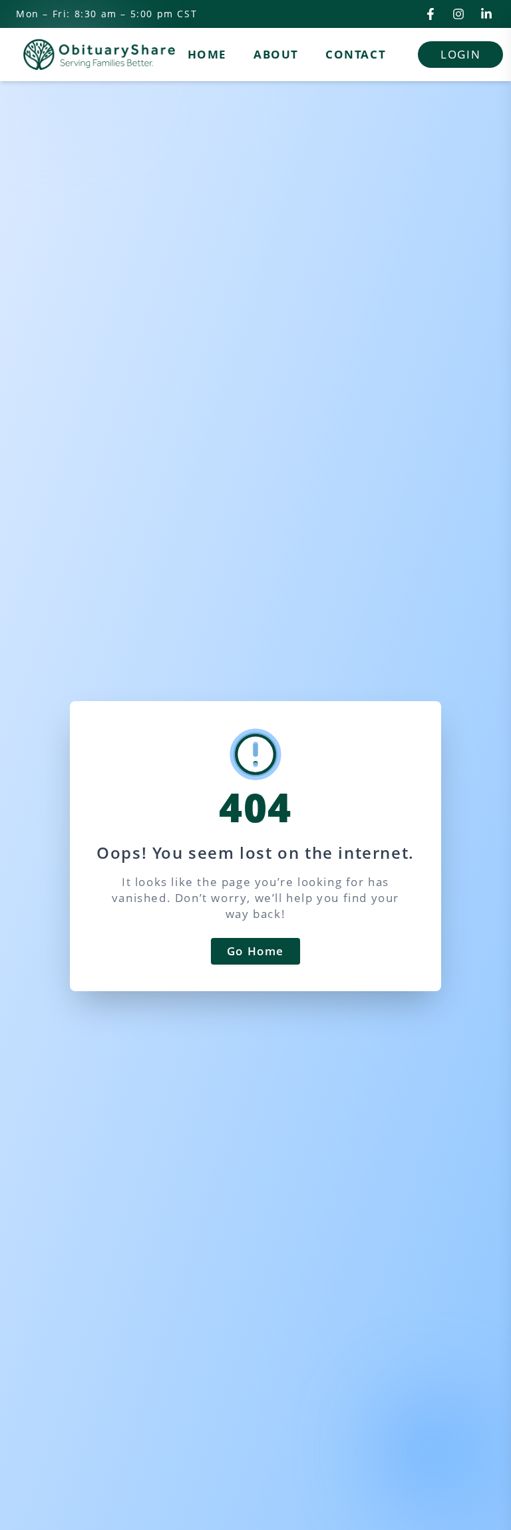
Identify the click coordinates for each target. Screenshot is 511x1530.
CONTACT (355, 54)
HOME (207, 54)
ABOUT (276, 54)
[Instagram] (458, 14)
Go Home (255, 951)
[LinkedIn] (486, 14)
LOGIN (460, 54)
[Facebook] (430, 14)
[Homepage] (99, 54)
